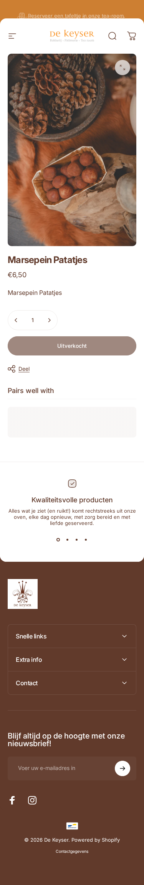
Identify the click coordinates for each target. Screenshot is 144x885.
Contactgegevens (72, 851)
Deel (24, 368)
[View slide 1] (58, 539)
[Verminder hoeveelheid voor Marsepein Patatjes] (16, 320)
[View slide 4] (86, 539)
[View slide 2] (67, 539)
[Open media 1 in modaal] (122, 67)
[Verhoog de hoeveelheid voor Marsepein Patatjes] (49, 320)
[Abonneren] (122, 768)
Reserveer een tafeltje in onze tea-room (76, 9)
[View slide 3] (76, 539)
